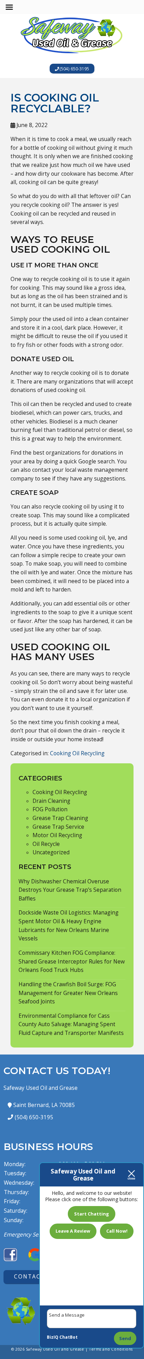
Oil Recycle (46, 844)
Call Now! (117, 1231)
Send (125, 1338)
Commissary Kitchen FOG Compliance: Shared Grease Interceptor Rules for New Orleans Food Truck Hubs (72, 961)
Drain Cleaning (51, 801)
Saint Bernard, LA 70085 (43, 1105)
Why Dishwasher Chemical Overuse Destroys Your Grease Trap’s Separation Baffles (70, 890)
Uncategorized (51, 852)
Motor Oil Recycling (57, 835)
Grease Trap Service (58, 827)
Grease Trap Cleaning (60, 818)
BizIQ (52, 1337)
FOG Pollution (50, 809)
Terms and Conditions (111, 1349)
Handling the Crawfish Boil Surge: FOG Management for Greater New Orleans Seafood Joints (68, 993)
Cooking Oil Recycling (77, 753)
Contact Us (34, 1276)
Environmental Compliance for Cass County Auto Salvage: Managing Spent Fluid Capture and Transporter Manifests (71, 1024)
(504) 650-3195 (74, 68)
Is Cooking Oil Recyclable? (54, 103)
